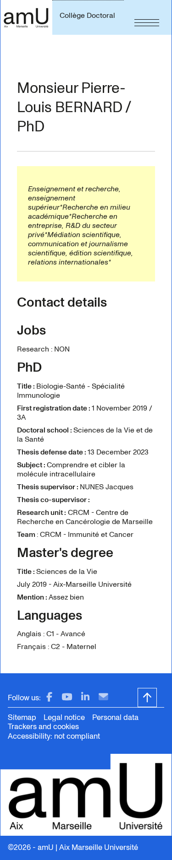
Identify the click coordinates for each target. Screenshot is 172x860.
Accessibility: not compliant (54, 736)
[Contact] (103, 697)
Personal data (115, 717)
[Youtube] (66, 697)
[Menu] (147, 17)
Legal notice (64, 717)
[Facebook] (49, 697)
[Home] (26, 17)
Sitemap (22, 717)
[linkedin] (85, 697)
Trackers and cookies (43, 726)
